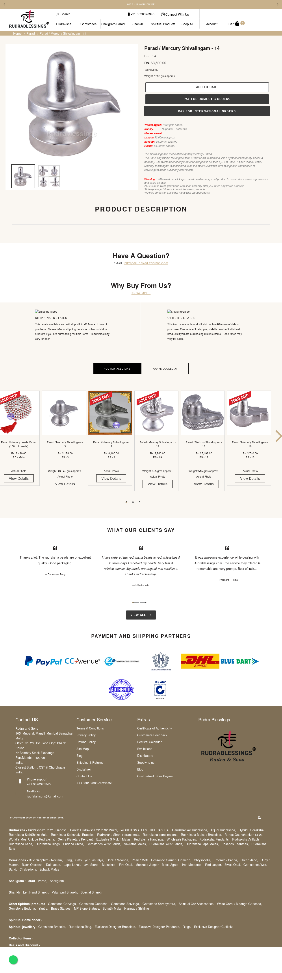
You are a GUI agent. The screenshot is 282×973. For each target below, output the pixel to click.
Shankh (137, 24)
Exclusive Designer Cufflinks (213, 926)
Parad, (42, 881)
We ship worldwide (141, 4)
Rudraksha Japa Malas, (202, 844)
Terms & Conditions (90, 728)
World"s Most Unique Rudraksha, (32, 839)
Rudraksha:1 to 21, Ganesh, (47, 830)
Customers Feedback (152, 735)
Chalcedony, (28, 869)
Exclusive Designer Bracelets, (115, 926)
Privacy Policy (86, 735)
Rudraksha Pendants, (214, 839)
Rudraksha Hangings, (149, 839)
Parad (30, 33)
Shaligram (57, 881)
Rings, (187, 926)
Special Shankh (91, 892)
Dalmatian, (53, 864)
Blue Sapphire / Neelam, (46, 860)
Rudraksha (63, 24)
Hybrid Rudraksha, (252, 830)
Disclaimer (83, 769)
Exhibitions (144, 748)
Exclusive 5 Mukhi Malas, (113, 839)
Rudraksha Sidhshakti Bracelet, (73, 834)
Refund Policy (86, 742)
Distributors (145, 755)
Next (277, 4)
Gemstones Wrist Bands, (104, 844)
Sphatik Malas (49, 869)
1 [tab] (126, 502)
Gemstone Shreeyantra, (159, 903)
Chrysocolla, (202, 860)
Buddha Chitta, (73, 844)
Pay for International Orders (207, 111)
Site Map (82, 748)
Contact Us (84, 776)
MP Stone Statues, (87, 908)
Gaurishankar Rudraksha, (190, 830)
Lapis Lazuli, (72, 864)
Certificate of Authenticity (154, 728)
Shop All (187, 24)
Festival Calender (149, 742)
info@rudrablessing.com (146, 263)
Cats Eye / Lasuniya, (89, 860)
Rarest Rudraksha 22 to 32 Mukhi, (94, 830)
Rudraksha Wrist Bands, (166, 844)
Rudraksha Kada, (21, 844)
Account (211, 24)
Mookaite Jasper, (147, 864)
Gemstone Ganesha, (93, 903)
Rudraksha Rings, (48, 844)
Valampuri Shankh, (65, 892)
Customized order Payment (156, 776)
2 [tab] (133, 502)
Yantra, (43, 908)
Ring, (69, 860)
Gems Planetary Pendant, (76, 839)
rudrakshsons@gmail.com (45, 796)
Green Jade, (249, 860)
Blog (79, 755)
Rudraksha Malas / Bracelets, (201, 834)
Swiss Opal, (232, 864)
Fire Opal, (126, 864)
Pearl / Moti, (140, 860)
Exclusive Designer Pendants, (159, 926)
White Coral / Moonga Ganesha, (239, 903)
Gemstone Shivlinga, (125, 903)
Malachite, (109, 864)
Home (17, 33)
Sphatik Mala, (112, 908)
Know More (141, 293)
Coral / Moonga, (118, 860)
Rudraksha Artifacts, (246, 839)
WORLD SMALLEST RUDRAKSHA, (145, 830)
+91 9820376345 (142, 14)
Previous (4, 4)
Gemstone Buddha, (22, 908)
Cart (235, 23)
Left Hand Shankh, (36, 892)
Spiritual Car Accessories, (196, 903)
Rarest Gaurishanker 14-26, (243, 834)
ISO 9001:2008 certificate (94, 783)
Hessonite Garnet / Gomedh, (171, 860)
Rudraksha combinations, (160, 834)
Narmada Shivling (136, 908)
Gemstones (88, 24)
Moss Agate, (170, 864)
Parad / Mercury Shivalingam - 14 (63, 33)
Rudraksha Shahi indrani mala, (118, 834)
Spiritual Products (163, 24)
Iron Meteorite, (192, 864)
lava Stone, (91, 864)
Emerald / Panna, (226, 860)
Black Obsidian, (32, 864)
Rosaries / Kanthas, (235, 844)
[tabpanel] (65, 445)
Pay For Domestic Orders (207, 99)
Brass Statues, (61, 908)
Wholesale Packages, (182, 839)
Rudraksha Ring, (80, 926)
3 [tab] (139, 502)
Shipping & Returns (89, 762)
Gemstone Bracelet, (52, 926)
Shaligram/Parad (113, 24)
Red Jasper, (213, 864)
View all (138, 615)
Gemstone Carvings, (62, 903)
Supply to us (145, 762)
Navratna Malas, (135, 844)
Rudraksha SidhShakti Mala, (28, 834)
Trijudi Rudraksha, (223, 830)
